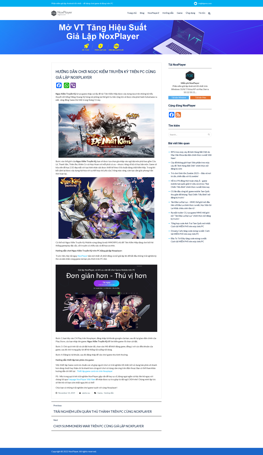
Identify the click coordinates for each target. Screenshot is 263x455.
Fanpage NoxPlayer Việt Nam (81, 379)
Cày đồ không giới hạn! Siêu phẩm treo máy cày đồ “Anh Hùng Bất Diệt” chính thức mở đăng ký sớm (190, 165)
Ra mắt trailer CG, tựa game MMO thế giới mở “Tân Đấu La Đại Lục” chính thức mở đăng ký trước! (191, 215)
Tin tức (201, 13)
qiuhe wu (86, 393)
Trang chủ (132, 13)
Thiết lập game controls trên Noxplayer (95, 371)
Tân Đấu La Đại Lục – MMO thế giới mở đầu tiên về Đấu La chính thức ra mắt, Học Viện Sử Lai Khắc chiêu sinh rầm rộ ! (191, 205)
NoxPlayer (83, 256)
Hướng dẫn (168, 13)
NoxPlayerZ (153, 13)
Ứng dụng (190, 13)
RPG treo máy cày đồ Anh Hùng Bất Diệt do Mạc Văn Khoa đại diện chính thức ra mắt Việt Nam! (191, 155)
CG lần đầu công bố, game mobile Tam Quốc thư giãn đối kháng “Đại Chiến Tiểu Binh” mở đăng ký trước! (190, 194)
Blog (142, 13)
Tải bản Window (178, 97)
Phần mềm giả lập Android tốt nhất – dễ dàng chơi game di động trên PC (82, 3)
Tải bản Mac (200, 97)
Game (179, 13)
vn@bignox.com (205, 3)
